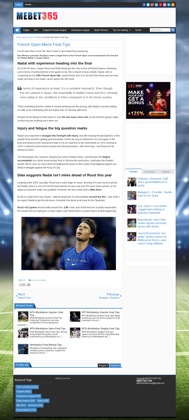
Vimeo (169, 4)
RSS (173, 4)
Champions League (26, 396)
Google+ (152, 4)
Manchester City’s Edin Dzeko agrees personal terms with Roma (152, 223)
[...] (27, 325)
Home (17, 30)
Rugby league (23, 400)
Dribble (164, 4)
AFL (18, 405)
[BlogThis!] (23, 284)
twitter (148, 4)
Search (173, 30)
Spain (40, 400)
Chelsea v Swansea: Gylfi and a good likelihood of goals (153, 182)
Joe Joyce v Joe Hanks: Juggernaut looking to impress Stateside (152, 209)
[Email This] (20, 284)
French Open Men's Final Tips (43, 44)
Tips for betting (41, 280)
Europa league (23, 410)
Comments (149, 172)
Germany (32, 405)
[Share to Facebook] (28, 284)
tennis (33, 280)
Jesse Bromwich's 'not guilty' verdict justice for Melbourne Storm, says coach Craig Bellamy (152, 238)
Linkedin (156, 4)
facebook (144, 4)
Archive (166, 172)
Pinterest (160, 4)
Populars (133, 171)
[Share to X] (26, 284)
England (20, 391)
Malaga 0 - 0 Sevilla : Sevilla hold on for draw (155, 194)
